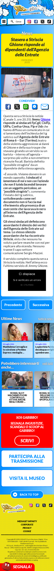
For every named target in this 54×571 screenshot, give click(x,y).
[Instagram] (29, 21)
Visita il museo (27, 478)
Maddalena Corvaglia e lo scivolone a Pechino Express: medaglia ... (15, 349)
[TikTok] (49, 21)
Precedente (13, 305)
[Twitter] (42, 21)
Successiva (41, 305)
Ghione (45, 119)
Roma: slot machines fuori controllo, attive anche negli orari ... (17, 397)
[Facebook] (36, 21)
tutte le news (45, 318)
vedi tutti (47, 363)
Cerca (18, 21)
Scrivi (27, 440)
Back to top (29, 494)
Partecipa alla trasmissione (27, 459)
